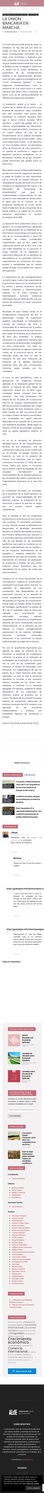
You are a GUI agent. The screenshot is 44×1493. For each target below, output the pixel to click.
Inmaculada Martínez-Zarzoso (23, 1252)
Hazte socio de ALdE (24, 1371)
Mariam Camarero (18, 1269)
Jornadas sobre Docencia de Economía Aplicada (28, 1074)
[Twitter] (25, 1474)
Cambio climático (23, 1354)
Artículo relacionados (12, 775)
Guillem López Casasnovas (22, 1247)
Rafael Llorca (17, 1274)
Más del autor (30, 775)
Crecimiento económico (19, 1340)
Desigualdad (16, 1333)
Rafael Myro (16, 1195)
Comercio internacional (18, 1350)
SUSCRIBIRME (15, 1116)
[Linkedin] (18, 1474)
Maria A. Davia (17, 1266)
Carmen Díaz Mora (19, 1235)
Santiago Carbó (18, 1279)
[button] (40, 3)
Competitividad (14, 1345)
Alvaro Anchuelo (18, 1225)
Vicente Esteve (18, 1283)
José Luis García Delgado (21, 1259)
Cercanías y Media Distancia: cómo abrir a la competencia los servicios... (29, 1138)
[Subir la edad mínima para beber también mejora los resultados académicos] (14, 1154)
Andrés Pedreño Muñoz (21, 1228)
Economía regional (15, 1325)
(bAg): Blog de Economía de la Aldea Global (24, 9)
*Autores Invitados (19, 1216)
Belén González (18, 1188)
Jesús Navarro (17, 1206)
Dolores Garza (17, 1242)
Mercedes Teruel (18, 1271)
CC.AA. (11, 1355)
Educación (29, 1322)
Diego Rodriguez (18, 1240)
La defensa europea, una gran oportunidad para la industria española (28, 799)
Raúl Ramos (16, 1197)
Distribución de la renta (27, 1331)
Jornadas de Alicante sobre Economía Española (28, 1056)
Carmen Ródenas (18, 1233)
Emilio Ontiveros (11, 32)
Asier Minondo (17, 1221)
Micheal (17, 858)
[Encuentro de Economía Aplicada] (14, 1040)
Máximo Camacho (18, 1192)
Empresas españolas (15, 1322)
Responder (14, 852)
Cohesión (33, 1352)
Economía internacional (22, 1326)
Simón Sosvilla (17, 1281)
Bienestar (27, 1357)
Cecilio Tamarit (17, 1237)
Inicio (4, 9)
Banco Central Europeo (16, 1360)
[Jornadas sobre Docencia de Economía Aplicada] (14, 1076)
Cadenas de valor (15, 1357)
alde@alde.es (27, 1459)
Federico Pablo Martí (20, 1245)
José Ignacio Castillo (20, 1262)
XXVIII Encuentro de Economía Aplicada (27, 1038)
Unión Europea (7, 11)
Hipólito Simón (17, 1250)
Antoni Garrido (17, 1218)
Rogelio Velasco (18, 1276)
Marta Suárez (17, 1190)
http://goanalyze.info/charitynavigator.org (24, 929)
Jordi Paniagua (17, 1254)
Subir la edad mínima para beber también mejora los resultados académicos (28, 1157)
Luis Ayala (15, 1264)
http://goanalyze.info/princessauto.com (24, 888)
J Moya (14, 833)
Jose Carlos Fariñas (19, 1257)
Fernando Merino (18, 1178)
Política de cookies (32, 1483)
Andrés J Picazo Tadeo (20, 1223)
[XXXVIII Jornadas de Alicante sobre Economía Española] (14, 1058)
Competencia (26, 1346)
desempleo (30, 1334)
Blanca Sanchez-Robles (20, 1230)
